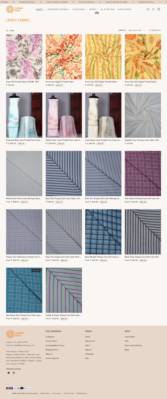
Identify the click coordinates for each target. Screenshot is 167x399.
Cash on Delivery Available (53, 2)
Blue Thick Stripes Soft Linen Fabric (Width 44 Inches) (64, 198)
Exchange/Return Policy (55, 345)
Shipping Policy (52, 349)
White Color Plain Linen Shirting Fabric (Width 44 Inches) (24, 198)
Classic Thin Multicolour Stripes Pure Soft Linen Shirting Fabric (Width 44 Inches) (24, 257)
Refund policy (45, 393)
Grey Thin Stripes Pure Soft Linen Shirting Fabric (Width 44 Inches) (64, 257)
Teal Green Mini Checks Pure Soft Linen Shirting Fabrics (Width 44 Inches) (24, 315)
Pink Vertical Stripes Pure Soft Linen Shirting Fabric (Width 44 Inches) (143, 198)
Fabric (87, 345)
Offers (92, 9)
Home (87, 336)
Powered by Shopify (31, 393)
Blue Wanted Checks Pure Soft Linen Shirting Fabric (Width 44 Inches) (103, 257)
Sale (87, 358)
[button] (40, 9)
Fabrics (39, 9)
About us (49, 354)
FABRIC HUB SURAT (18, 393)
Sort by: (122, 30)
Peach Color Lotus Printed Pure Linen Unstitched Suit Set (64, 140)
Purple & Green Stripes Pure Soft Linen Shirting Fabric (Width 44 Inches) (64, 315)
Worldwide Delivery (23, 2)
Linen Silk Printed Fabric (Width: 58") (22, 82)
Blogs (127, 349)
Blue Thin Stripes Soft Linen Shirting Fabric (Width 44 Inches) (103, 198)
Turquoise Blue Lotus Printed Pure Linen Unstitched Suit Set (24, 140)
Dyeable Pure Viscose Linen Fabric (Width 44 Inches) (143, 140)
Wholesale (89, 354)
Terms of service (69, 393)
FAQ (126, 341)
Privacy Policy (51, 341)
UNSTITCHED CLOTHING (57, 9)
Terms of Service (52, 358)
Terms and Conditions (133, 345)
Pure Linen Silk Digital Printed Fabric (101, 82)
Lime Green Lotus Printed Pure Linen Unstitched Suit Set (103, 140)
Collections (78, 9)
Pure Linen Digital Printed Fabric (60, 82)
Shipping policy (82, 393)
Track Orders (130, 336)
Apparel (88, 349)
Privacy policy (56, 393)
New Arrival (90, 341)
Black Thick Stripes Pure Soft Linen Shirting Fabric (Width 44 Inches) (143, 257)
